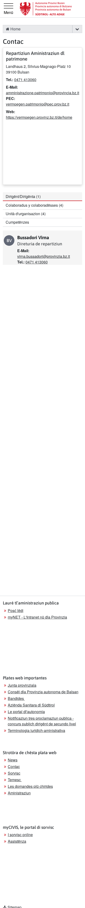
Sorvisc (14, 773)
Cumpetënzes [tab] (17, 222)
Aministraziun (19, 793)
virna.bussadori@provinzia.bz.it (43, 256)
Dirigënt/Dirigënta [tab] (23, 196)
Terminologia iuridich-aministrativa (36, 730)
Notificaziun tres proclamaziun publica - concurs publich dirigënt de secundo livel (42, 721)
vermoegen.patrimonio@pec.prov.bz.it (37, 104)
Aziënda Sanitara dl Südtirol (31, 705)
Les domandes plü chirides (30, 786)
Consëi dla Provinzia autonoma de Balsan (43, 691)
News (12, 760)
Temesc (15, 779)
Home (15, 29)
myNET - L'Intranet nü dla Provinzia (37, 617)
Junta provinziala (22, 685)
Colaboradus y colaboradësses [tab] (34, 205)
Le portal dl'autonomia (26, 711)
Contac (14, 766)
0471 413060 (25, 79)
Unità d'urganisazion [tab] (26, 213)
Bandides (16, 698)
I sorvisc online (20, 834)
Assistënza (17, 841)
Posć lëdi (15, 610)
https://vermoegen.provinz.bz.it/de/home (39, 117)
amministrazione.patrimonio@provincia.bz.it (42, 92)
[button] (77, 29)
